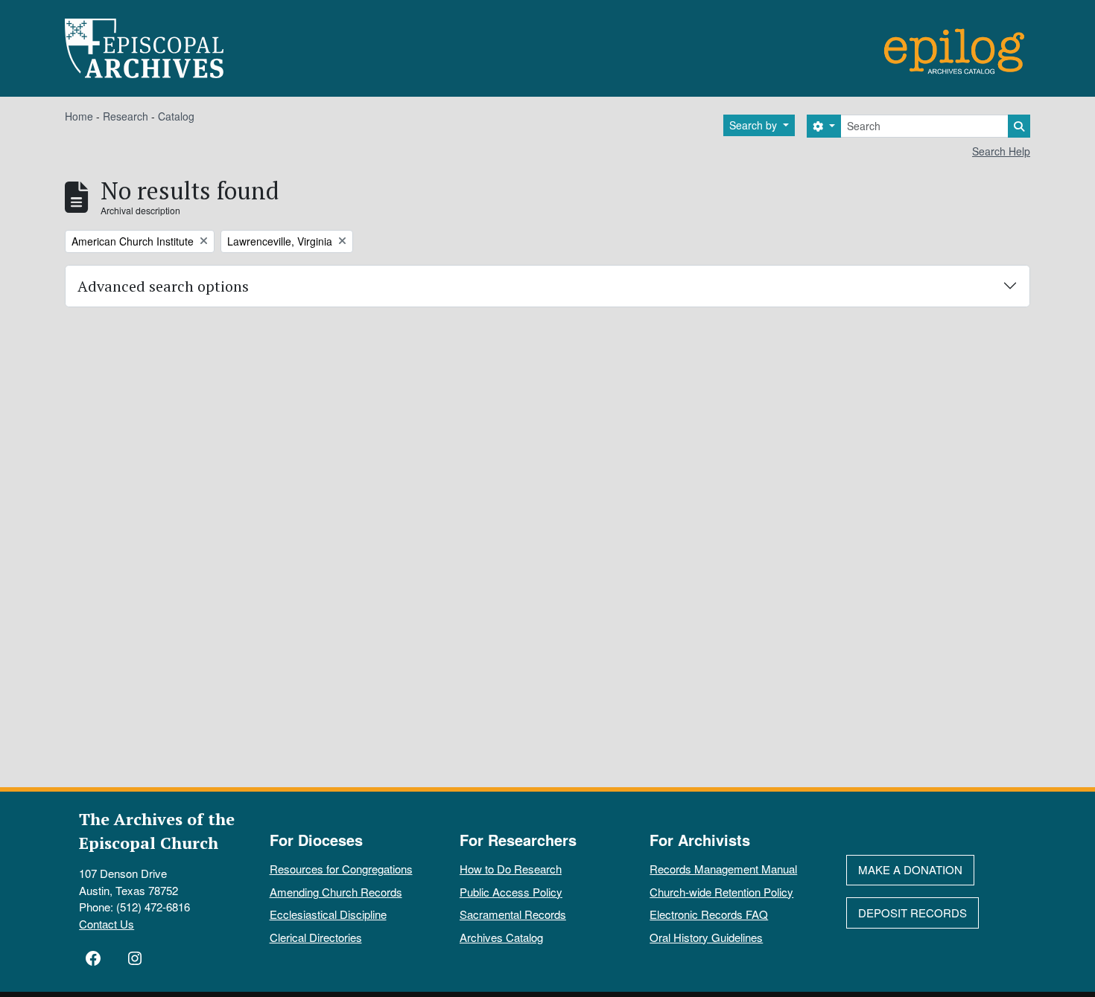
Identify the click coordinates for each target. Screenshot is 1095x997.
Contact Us (106, 924)
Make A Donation (910, 869)
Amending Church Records (336, 892)
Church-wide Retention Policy (721, 892)
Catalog (176, 116)
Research (125, 116)
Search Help (1001, 151)
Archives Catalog (501, 937)
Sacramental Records (513, 914)
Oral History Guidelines (706, 937)
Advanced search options (163, 286)
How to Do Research (511, 868)
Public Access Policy (511, 892)
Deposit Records (912, 912)
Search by (754, 125)
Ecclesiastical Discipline (328, 914)
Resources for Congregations (341, 868)
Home (79, 116)
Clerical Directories (316, 937)
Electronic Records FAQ (709, 914)
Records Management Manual (723, 868)
